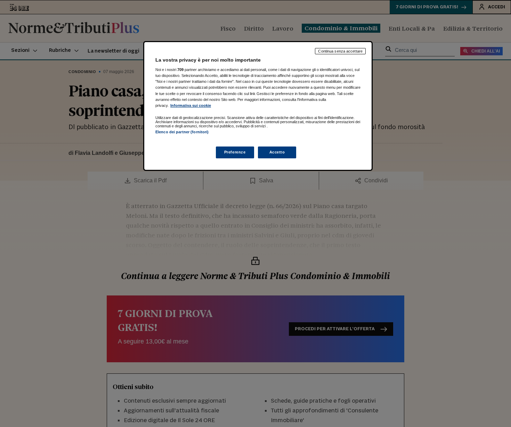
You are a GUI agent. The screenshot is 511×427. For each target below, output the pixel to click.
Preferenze (235, 152)
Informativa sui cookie (190, 105)
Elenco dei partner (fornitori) (182, 132)
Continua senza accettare (340, 51)
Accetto (277, 152)
